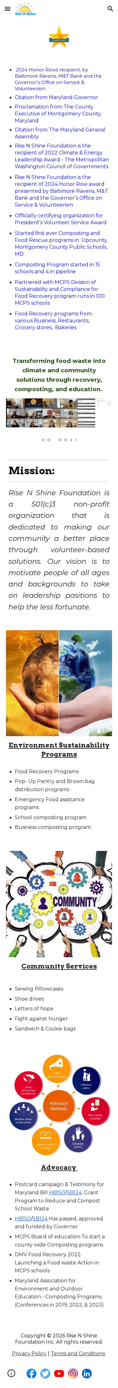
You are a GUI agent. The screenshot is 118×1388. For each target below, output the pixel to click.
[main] (59, 200)
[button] (7, 8)
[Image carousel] (59, 419)
